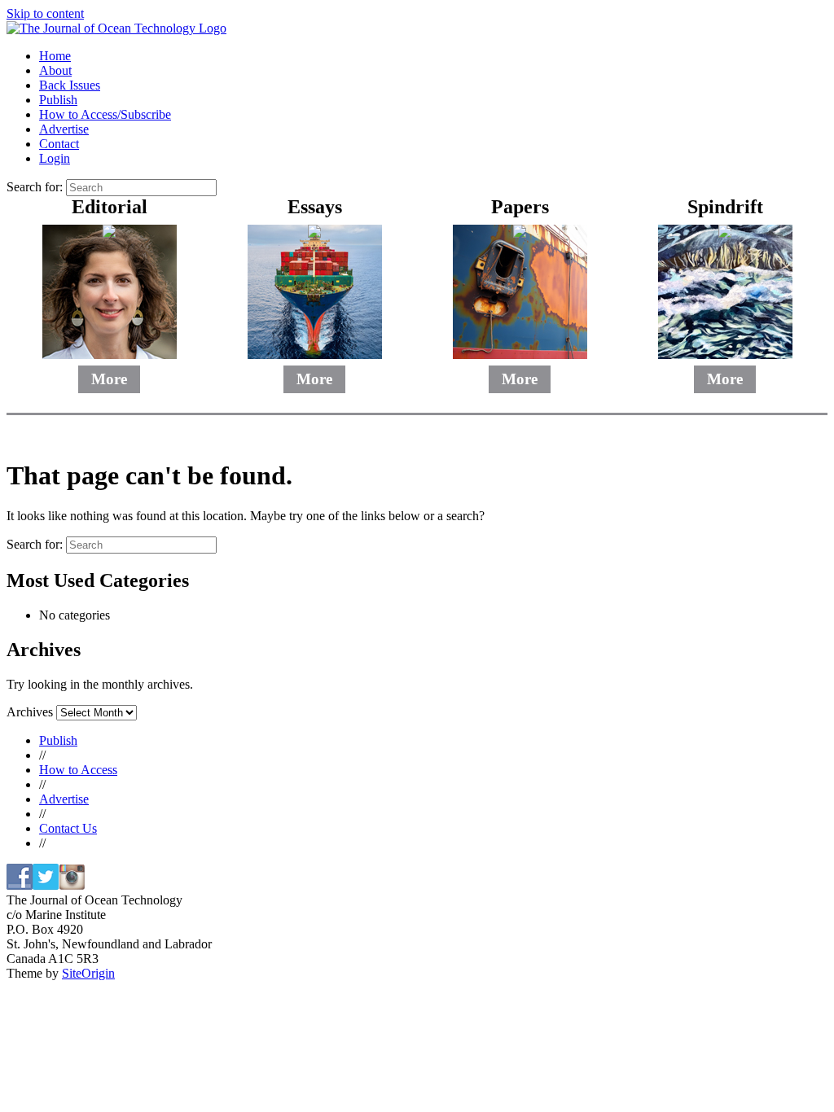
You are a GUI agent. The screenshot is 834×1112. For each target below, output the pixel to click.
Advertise (64, 129)
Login (54, 158)
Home (55, 56)
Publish (58, 100)
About (55, 70)
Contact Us (68, 828)
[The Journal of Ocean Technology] (116, 28)
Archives (30, 712)
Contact (59, 144)
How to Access (78, 770)
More (109, 378)
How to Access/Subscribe (105, 114)
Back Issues (69, 85)
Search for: (35, 187)
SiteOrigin (88, 973)
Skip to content (45, 13)
